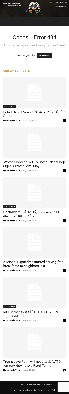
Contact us (47, 384)
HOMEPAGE (44, 55)
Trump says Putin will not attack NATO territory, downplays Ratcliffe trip (32, 364)
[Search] (64, 21)
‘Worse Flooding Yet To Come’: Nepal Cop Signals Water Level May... (34, 164)
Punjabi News (9, 107)
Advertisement (33, 384)
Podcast (20, 384)
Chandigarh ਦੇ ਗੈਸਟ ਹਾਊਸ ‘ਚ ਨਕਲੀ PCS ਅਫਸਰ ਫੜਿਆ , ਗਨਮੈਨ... (31, 214)
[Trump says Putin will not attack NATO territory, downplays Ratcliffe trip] (34, 342)
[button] (5, 21)
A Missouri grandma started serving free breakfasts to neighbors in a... (33, 264)
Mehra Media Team (11, 120)
